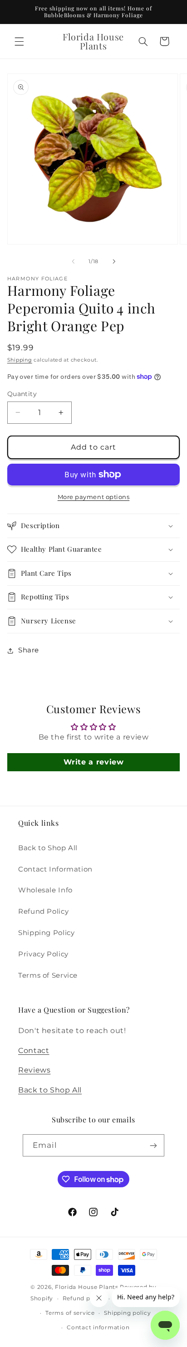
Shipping (19, 360)
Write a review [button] (94, 762)
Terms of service (70, 1313)
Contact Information (55, 869)
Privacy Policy (43, 954)
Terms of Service (48, 975)
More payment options (94, 497)
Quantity (22, 393)
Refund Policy (43, 911)
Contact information (98, 1327)
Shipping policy (127, 1313)
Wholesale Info (45, 890)
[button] (19, 41)
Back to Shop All (48, 848)
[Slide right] (114, 261)
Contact (33, 1050)
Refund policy (84, 1298)
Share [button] (28, 650)
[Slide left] (73, 261)
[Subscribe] (153, 1145)
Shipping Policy (46, 933)
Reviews (34, 1070)
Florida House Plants (86, 1287)
